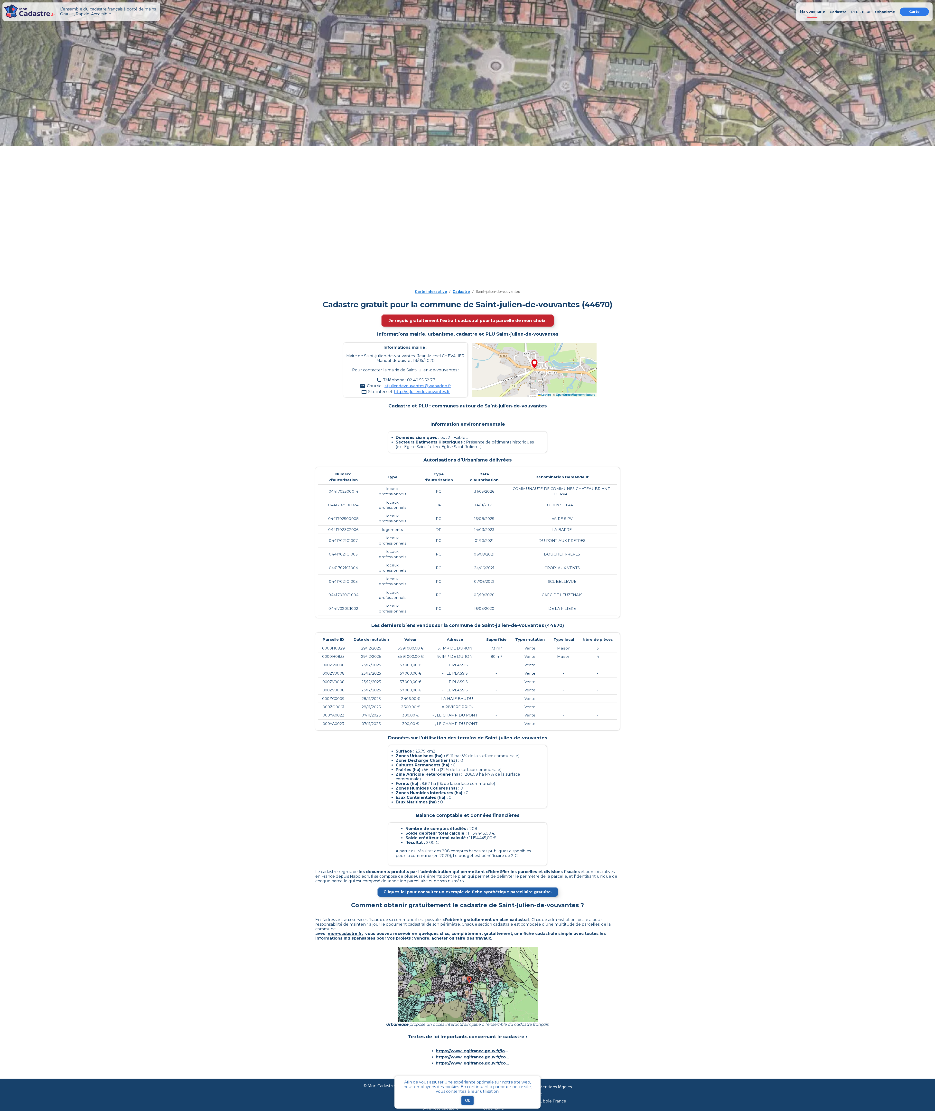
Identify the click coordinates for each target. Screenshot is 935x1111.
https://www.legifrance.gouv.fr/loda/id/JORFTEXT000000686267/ (472, 1051)
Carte (914, 11)
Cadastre (461, 291)
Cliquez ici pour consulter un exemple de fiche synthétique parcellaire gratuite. (467, 892)
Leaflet (546, 394)
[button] (534, 364)
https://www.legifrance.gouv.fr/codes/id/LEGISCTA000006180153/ (472, 1063)
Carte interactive (431, 291)
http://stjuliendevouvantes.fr (422, 391)
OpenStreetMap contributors (575, 394)
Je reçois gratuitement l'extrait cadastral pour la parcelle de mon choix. (467, 320)
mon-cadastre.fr (345, 933)
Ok (467, 1100)
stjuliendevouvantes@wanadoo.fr (417, 386)
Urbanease (397, 1024)
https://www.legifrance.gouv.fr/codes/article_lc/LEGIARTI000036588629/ (472, 1057)
